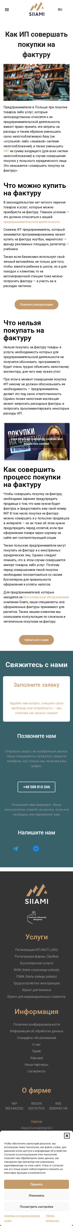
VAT (6, 151)
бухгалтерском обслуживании (46, 597)
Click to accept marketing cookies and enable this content (36, 441)
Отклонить (36, 1195)
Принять (36, 1184)
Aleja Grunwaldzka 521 (36, 1128)
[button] (67, 1136)
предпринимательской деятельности (31, 222)
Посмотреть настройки (36, 1207)
